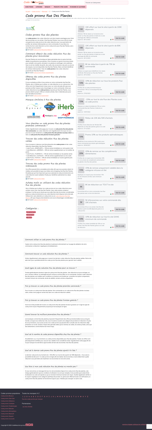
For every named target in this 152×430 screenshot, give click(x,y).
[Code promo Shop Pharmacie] (66, 115)
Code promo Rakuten (7, 408)
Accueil (28, 11)
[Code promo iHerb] (66, 106)
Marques (44, 11)
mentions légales (127, 424)
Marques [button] (48, 7)
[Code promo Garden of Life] (50, 106)
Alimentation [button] (30, 215)
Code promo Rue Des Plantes (61, 11)
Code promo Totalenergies (9, 406)
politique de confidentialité (141, 424)
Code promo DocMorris (41, 200)
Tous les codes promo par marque (32, 399)
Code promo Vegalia (40, 159)
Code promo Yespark (7, 416)
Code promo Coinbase (7, 403)
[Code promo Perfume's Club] (50, 115)
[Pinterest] (32, 425)
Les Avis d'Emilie (27, 407)
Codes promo (29, 7)
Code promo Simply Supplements (44, 73)
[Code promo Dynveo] (33, 106)
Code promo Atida (39, 179)
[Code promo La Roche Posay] (33, 115)
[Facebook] (27, 425)
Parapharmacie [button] (31, 212)
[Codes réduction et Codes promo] (34, 2)
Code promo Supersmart (41, 96)
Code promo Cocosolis (7, 419)
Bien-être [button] (29, 217)
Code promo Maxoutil (7, 414)
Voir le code (120, 38)
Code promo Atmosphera (8, 411)
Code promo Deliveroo (8, 401)
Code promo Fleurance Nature (43, 50)
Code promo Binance (7, 396)
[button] (111, 40)
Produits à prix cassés (61, 7)
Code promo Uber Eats (8, 398)
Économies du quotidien (77, 7)
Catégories (39, 7)
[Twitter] (29, 425)
